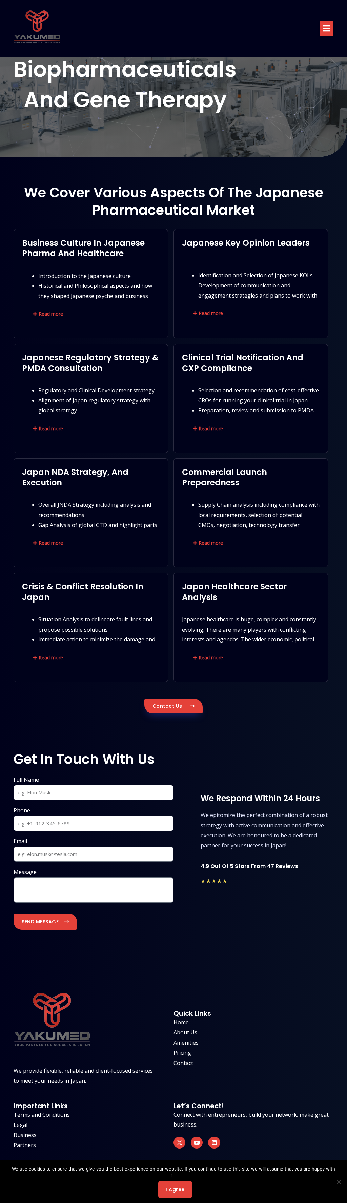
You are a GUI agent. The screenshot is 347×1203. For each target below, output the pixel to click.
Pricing (182, 1052)
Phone (22, 810)
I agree (175, 1189)
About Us (185, 1032)
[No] (338, 1181)
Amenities (186, 1042)
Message (25, 872)
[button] (326, 28)
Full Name (26, 779)
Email (20, 841)
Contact (183, 1062)
